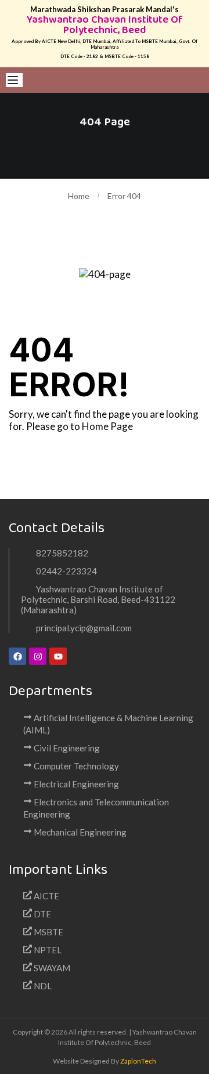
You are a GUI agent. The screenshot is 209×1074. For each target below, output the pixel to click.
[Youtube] (58, 656)
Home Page (107, 426)
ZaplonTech (138, 1061)
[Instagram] (37, 656)
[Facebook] (17, 656)
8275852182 (62, 553)
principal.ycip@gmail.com (84, 628)
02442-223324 (66, 571)
